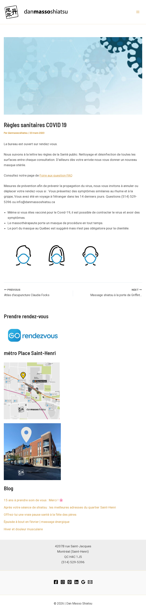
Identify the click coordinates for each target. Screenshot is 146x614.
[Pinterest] (69, 582)
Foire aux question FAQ (56, 175)
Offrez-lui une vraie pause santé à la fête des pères (40, 514)
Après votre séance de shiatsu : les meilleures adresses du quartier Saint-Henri (60, 507)
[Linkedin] (76, 582)
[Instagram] (62, 582)
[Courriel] (90, 582)
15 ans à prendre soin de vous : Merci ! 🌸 (33, 500)
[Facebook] (56, 582)
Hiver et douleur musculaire (23, 529)
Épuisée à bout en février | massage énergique (36, 522)
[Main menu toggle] (138, 12)
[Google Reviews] (83, 582)
